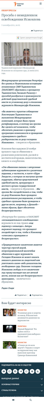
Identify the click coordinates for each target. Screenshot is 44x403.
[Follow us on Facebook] (15, 371)
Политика (22, 326)
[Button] (37, 30)
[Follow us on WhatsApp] (26, 371)
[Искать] (30, 400)
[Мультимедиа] (13, 400)
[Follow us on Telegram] (20, 371)
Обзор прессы (8, 11)
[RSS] (37, 371)
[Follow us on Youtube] (3, 371)
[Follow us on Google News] (32, 371)
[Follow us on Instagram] (9, 371)
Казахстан (22, 310)
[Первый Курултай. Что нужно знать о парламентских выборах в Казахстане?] (9, 328)
